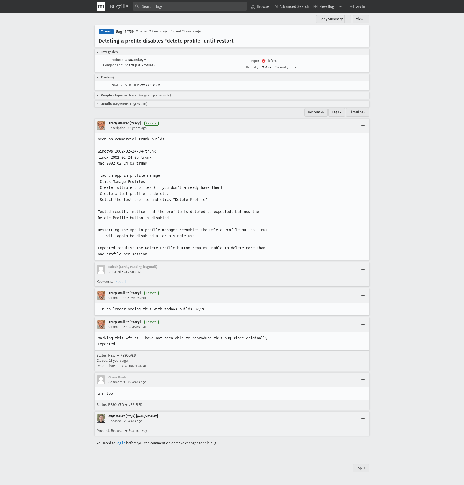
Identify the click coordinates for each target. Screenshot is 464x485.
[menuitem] (260, 6)
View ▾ (361, 19)
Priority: (252, 67)
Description (116, 128)
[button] (357, 6)
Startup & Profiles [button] (140, 65)
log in (120, 443)
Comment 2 (116, 327)
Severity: (282, 67)
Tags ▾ (337, 112)
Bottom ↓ (316, 112)
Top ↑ (361, 468)
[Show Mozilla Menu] (101, 6)
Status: (117, 85)
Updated (114, 272)
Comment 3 (116, 382)
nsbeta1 (120, 282)
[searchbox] (190, 6)
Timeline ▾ (357, 112)
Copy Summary (331, 19)
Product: (116, 60)
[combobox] (190, 6)
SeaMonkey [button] (135, 60)
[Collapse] (363, 125)
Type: (255, 61)
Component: (113, 65)
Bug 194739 (125, 31)
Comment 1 (116, 298)
